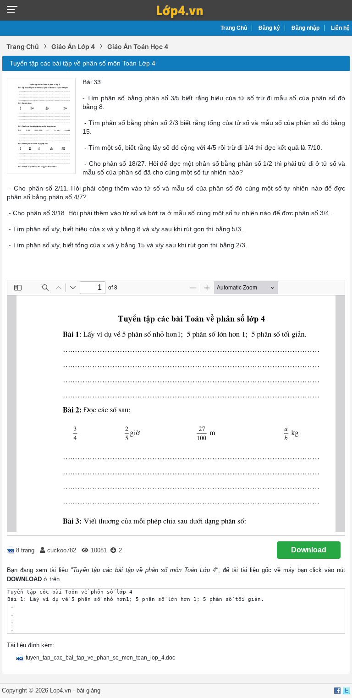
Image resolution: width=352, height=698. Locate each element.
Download (308, 550)
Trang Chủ (233, 28)
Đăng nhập (305, 28)
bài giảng (88, 690)
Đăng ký (269, 28)
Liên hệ (340, 28)
